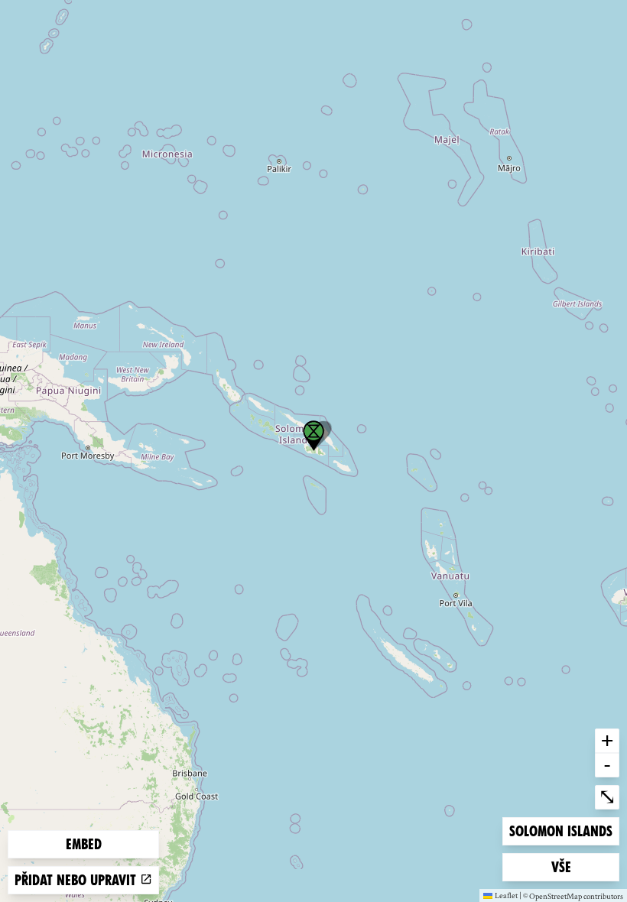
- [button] (607, 764)
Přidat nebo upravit (77, 880)
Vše (576, 866)
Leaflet (506, 895)
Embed (84, 844)
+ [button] (607, 739)
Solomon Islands (560, 831)
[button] (313, 435)
